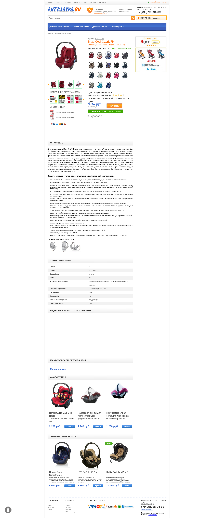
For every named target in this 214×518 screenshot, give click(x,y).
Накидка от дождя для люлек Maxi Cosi (89, 414)
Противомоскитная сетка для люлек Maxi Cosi (117, 415)
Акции (76, 2)
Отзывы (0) (120, 45)
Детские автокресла (59, 27)
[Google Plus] (65, 123)
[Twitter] (57, 123)
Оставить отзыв (58, 369)
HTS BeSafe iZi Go (87, 472)
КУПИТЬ (114, 106)
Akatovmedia (152, 515)
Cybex (50, 505)
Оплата (93, 2)
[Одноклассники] (59, 123)
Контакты (102, 2)
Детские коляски (81, 27)
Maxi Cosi (99, 39)
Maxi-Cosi (51, 507)
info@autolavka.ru (147, 510)
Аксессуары (117, 27)
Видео (111, 45)
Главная (50, 2)
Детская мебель (100, 27)
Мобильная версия (71, 512)
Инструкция (92, 45)
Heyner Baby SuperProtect (55, 473)
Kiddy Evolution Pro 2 (117, 472)
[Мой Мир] (62, 123)
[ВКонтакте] (54, 123)
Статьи (68, 2)
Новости (59, 2)
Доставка (84, 2)
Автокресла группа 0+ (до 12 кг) (65, 33)
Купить (70, 426)
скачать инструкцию (65, 112)
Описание (103, 45)
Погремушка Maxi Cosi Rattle (60, 414)
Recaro (50, 509)
